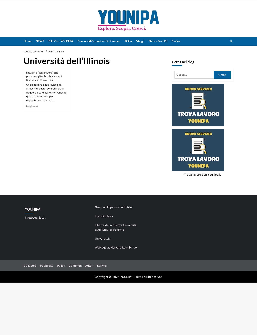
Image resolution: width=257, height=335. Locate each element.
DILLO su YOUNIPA (60, 41)
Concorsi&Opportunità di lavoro (98, 41)
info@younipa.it (35, 217)
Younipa (32, 80)
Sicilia (128, 41)
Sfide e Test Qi (158, 41)
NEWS (40, 41)
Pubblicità (46, 265)
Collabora (30, 265)
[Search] (231, 41)
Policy (61, 265)
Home (27, 41)
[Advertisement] (128, 308)
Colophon (75, 265)
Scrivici (102, 265)
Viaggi (140, 41)
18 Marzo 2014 (46, 80)
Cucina (176, 41)
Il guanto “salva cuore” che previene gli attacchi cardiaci (44, 74)
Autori (89, 265)
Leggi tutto (32, 106)
